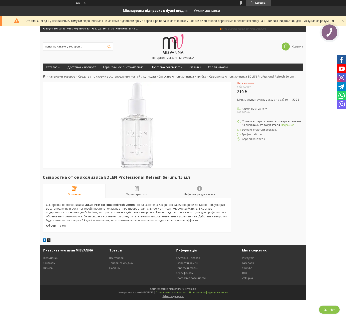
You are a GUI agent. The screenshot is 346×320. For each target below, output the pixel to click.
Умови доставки (207, 10)
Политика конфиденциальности (208, 292)
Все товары (116, 258)
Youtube (247, 268)
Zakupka (247, 278)
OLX (244, 273)
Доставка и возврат (81, 67)
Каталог (51, 67)
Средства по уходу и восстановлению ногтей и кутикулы (117, 76)
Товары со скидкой (121, 263)
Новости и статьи (187, 268)
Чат (332, 309)
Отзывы (195, 67)
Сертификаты (218, 67)
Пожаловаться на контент (171, 292)
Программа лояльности (191, 278)
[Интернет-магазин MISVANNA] (173, 44)
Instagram (248, 258)
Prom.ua (191, 289)
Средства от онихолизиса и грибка (182, 76)
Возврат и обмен (187, 263)
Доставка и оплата (188, 258)
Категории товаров (61, 76)
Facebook (248, 263)
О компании (50, 258)
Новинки (115, 268)
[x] (48, 240)
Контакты (49, 263)
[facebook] (44, 240)
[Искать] (109, 46)
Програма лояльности (166, 67)
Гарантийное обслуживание (123, 67)
